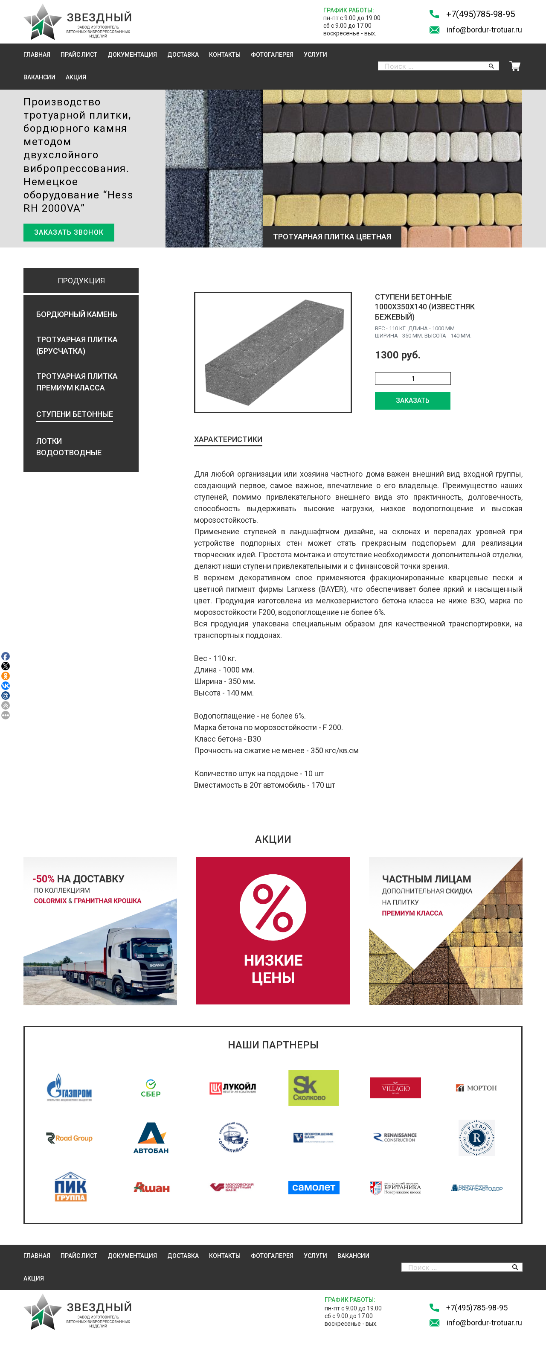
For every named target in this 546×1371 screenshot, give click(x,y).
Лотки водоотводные (69, 447)
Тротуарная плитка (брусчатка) (77, 345)
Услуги (315, 54)
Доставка (183, 54)
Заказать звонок (69, 232)
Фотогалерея (272, 54)
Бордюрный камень (76, 314)
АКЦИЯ (76, 77)
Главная (36, 54)
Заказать (413, 400)
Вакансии (39, 77)
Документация (132, 54)
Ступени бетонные (74, 414)
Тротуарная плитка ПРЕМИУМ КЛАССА (77, 382)
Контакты (225, 54)
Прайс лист (79, 54)
